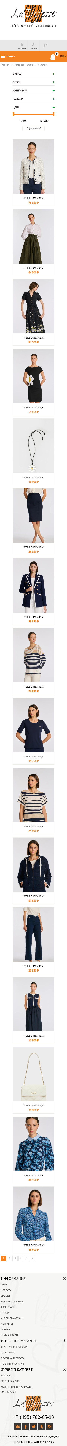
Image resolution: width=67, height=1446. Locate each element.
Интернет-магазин (12, 1318)
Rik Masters (35, 1442)
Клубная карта (9, 1335)
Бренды (5, 1295)
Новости (6, 1290)
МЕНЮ (10, 56)
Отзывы (5, 1329)
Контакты (7, 1323)
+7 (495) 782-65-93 (33, 1417)
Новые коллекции (12, 1301)
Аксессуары (8, 1307)
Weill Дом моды (34, 198)
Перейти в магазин (12, 1363)
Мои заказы (8, 1392)
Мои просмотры (10, 1381)
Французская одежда (14, 1347)
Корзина (6, 1375)
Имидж (5, 1312)
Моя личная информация (16, 1386)
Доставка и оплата (12, 1358)
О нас (4, 1284)
